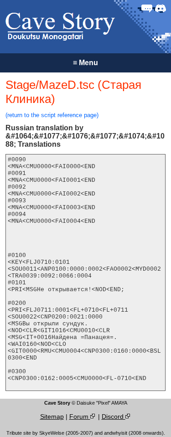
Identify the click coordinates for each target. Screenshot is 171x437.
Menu (85, 63)
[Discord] (160, 8)
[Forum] (147, 8)
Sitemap (52, 416)
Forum (79, 416)
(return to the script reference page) (51, 115)
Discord (113, 416)
